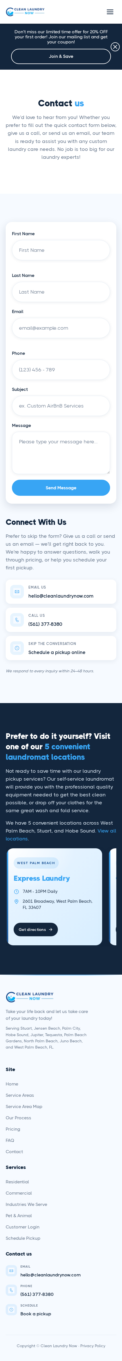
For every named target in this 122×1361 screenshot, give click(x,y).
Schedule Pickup (23, 1238)
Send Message (61, 487)
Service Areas (20, 1095)
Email (17, 311)
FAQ (10, 1140)
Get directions (32, 929)
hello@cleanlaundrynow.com (60, 596)
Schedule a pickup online (56, 652)
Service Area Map (24, 1106)
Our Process (18, 1117)
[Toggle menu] (110, 12)
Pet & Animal (19, 1215)
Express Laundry (42, 878)
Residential (17, 1181)
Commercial (19, 1193)
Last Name (23, 275)
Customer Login (22, 1227)
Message (21, 425)
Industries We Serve (26, 1204)
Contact (14, 1151)
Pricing (13, 1129)
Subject (20, 389)
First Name (23, 233)
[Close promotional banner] (115, 46)
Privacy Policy (92, 1346)
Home (12, 1084)
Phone (18, 353)
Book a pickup (35, 1313)
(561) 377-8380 (45, 624)
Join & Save (61, 56)
